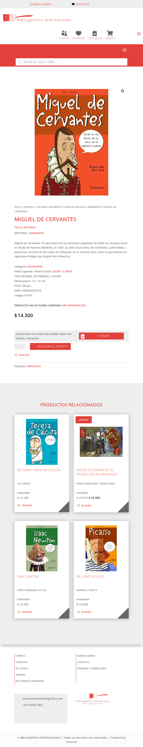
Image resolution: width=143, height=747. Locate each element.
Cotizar (103, 336)
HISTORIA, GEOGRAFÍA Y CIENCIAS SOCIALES (61, 207)
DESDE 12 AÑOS (62, 271)
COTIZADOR (95, 38)
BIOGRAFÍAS (94, 207)
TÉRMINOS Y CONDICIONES (91, 668)
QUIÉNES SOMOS (40, 4)
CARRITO (110, 38)
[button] (122, 91)
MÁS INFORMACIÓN (73, 305)
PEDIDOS (20, 674)
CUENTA (64, 38)
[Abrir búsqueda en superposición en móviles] (71, 62)
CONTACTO (82, 4)
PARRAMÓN (36, 233)
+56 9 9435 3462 (33, 705)
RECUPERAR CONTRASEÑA (29, 681)
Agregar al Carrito (52, 346)
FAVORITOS (78, 38)
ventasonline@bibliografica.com (43, 698)
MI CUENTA (21, 668)
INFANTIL (29, 207)
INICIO (18, 207)
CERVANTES (33, 366)
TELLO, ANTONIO (25, 227)
